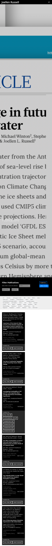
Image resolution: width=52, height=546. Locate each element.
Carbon (8, 453)
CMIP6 (31, 299)
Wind (29, 307)
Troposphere (11, 307)
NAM (35, 304)
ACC (4, 404)
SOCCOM (20, 306)
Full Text (7, 348)
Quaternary (13, 306)
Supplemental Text (10, 418)
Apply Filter (44, 285)
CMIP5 (26, 299)
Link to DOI (16, 348)
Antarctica (5, 337)
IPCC (9, 304)
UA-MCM (18, 307)
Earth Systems (14, 302)
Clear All (43, 282)
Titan (33, 306)
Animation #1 (8, 421)
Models (24, 304)
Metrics (13, 304)
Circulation (12, 299)
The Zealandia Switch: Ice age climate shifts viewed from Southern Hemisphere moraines (13, 477)
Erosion (20, 302)
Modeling (19, 304)
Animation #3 (8, 427)
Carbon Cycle (5, 299)
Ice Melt (4, 304)
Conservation (21, 301)
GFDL (25, 302)
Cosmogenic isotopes (30, 301)
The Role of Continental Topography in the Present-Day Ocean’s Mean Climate (13, 363)
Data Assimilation (6, 302)
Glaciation (35, 302)
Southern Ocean (27, 306)
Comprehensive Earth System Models (10, 301)
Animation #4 (8, 430)
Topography (5, 307)
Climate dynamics (19, 299)
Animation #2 (8, 424)
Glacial (30, 302)
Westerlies (24, 307)
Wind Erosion (35, 307)
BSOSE (7, 404)
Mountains (30, 304)
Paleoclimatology (6, 306)
